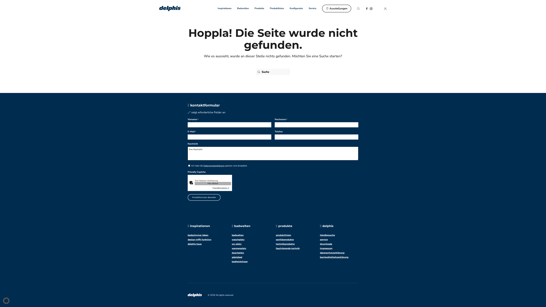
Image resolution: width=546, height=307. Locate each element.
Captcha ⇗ (221, 188)
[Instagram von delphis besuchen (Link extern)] (371, 8)
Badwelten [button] (243, 8)
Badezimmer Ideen (198, 235)
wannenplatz (239, 248)
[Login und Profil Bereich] (385, 8)
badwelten (238, 235)
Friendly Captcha (197, 172)
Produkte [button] (259, 8)
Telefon (279, 131)
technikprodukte (285, 244)
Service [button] (312, 8)
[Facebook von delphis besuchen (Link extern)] (366, 8)
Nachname (281, 119)
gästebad (237, 257)
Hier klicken (213, 183)
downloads (326, 244)
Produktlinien (277, 8)
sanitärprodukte (285, 239)
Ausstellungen (338, 8)
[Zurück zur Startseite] (170, 8)
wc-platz (236, 244)
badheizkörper (240, 261)
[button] (358, 8)
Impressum (326, 248)
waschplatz (238, 239)
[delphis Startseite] (195, 295)
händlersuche (327, 235)
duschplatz (238, 252)
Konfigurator (296, 8)
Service (324, 239)
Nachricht (193, 143)
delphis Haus (195, 244)
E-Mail (192, 131)
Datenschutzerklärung (214, 165)
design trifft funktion (199, 239)
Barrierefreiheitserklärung (334, 257)
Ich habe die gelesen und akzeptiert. (219, 165)
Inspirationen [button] (224, 8)
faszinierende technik (288, 248)
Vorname (193, 119)
